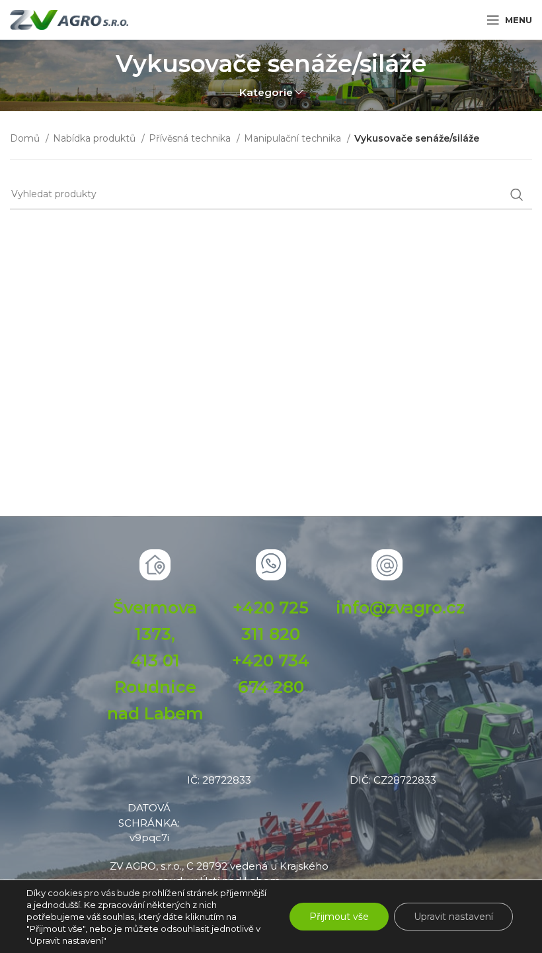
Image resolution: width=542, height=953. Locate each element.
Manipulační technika (294, 138)
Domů (26, 138)
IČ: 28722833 (219, 780)
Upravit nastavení (453, 917)
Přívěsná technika (191, 138)
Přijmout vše (339, 917)
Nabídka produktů (95, 138)
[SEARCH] (517, 194)
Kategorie (266, 92)
